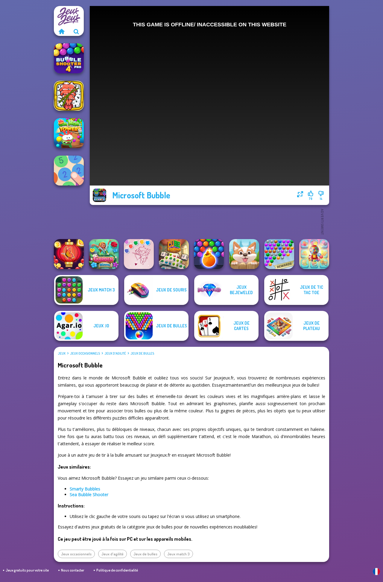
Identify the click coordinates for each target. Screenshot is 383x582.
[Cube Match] (174, 254)
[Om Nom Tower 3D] (69, 133)
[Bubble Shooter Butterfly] (69, 254)
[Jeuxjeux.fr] (61, 31)
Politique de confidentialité (117, 570)
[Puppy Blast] (244, 254)
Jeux (62, 353)
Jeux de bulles (142, 353)
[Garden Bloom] (104, 254)
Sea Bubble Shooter (89, 494)
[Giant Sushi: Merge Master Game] (69, 96)
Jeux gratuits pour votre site (27, 570)
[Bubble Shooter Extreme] (279, 254)
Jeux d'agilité (115, 353)
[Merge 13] (69, 171)
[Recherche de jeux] (76, 31)
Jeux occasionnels (85, 353)
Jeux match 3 (178, 553)
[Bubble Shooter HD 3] (209, 254)
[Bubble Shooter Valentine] (139, 254)
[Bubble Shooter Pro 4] (69, 58)
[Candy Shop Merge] (314, 254)
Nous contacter (72, 570)
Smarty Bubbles (85, 489)
